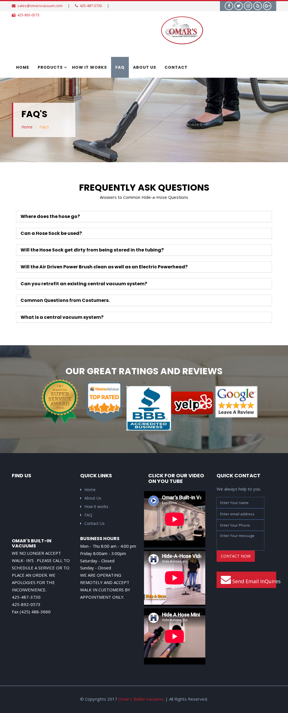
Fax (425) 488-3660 (31, 611)
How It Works (89, 67)
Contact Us (94, 523)
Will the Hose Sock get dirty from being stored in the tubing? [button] (92, 250)
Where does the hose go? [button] (50, 216)
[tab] (144, 216)
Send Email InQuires (253, 581)
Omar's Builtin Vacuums (140, 699)
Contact (176, 67)
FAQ (120, 67)
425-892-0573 (28, 14)
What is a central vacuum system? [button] (62, 317)
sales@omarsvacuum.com (39, 5)
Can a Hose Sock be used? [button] (51, 233)
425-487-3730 (91, 5)
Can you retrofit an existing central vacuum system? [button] (84, 283)
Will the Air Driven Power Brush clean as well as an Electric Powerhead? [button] (104, 267)
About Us (144, 67)
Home (22, 67)
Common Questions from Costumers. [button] (65, 300)
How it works (96, 506)
